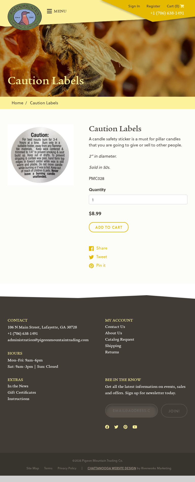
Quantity (97, 189)
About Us (113, 333)
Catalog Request (119, 339)
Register (153, 6)
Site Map (32, 468)
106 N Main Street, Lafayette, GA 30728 (42, 327)
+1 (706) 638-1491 (167, 13)
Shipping (113, 345)
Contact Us (115, 326)
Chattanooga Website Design (112, 468)
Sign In (134, 6)
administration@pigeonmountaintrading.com (48, 340)
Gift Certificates (22, 392)
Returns (112, 352)
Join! (174, 411)
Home (17, 103)
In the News (18, 386)
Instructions (18, 398)
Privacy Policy (67, 468)
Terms (48, 468)
